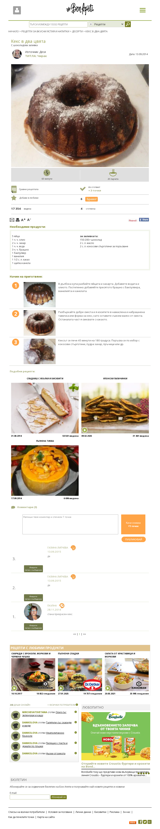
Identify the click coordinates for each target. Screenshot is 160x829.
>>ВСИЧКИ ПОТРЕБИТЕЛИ (61, 704)
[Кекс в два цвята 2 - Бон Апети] (40, 323)
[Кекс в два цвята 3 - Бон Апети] (40, 351)
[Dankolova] (15, 726)
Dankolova (29, 722)
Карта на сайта (46, 817)
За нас (126, 812)
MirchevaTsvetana (34, 712)
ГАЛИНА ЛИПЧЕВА (57, 547)
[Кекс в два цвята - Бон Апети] (40, 295)
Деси (42, 52)
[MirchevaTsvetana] (15, 715)
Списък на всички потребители (26, 812)
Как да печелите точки (21, 817)
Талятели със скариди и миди (47, 724)
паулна (52, 605)
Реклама (114, 812)
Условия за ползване (60, 812)
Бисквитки (100, 812)
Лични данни (83, 812)
